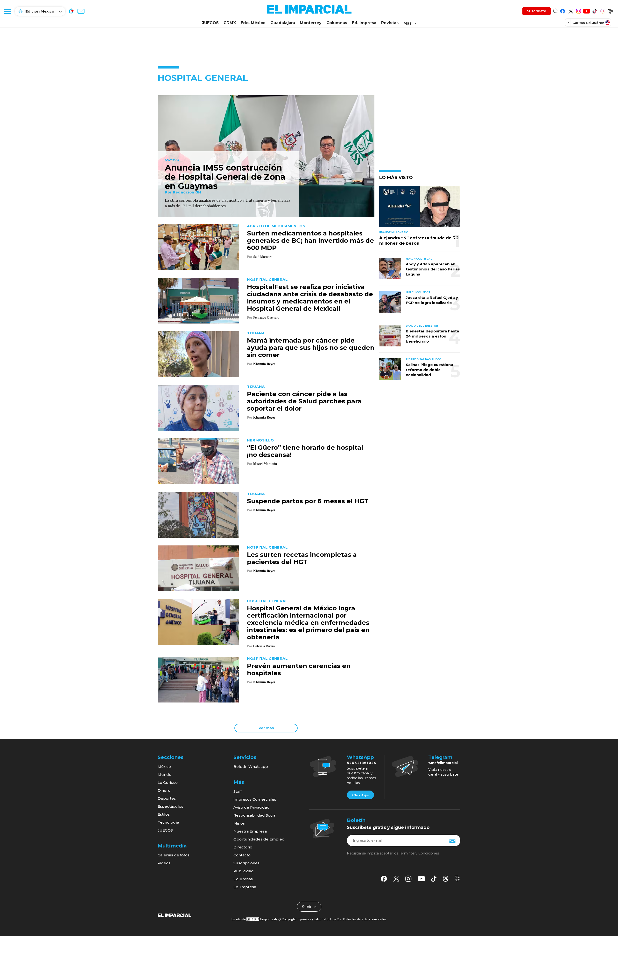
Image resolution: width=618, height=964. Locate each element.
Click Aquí (360, 795)
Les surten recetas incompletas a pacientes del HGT (302, 558)
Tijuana (256, 333)
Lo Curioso (168, 782)
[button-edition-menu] (568, 22)
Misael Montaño (265, 464)
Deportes (167, 798)
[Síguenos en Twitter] (571, 10)
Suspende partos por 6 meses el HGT (308, 501)
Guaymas (172, 159)
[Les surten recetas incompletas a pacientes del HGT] (198, 568)
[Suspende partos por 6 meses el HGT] (198, 514)
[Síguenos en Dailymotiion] (457, 878)
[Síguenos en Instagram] (579, 10)
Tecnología (168, 822)
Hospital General (267, 279)
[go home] (174, 915)
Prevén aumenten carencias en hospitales (299, 669)
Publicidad (243, 871)
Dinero (164, 790)
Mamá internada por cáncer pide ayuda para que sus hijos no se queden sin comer (310, 348)
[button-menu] (7, 11)
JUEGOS (210, 23)
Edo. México (253, 23)
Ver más (266, 728)
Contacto (242, 855)
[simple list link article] (419, 208)
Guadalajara (282, 23)
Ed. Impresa (364, 23)
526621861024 (362, 763)
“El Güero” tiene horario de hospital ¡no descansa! (305, 451)
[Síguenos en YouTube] (586, 10)
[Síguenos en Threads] (602, 10)
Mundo (164, 774)
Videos (164, 863)
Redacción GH (187, 192)
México (164, 766)
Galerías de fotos (174, 855)
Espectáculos (170, 806)
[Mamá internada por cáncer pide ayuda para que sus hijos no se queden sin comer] (198, 353)
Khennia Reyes (264, 364)
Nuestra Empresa (250, 831)
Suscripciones (246, 863)
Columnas (336, 23)
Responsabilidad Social (255, 815)
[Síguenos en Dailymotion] (610, 10)
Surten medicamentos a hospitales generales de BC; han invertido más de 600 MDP (310, 240)
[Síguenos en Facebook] (563, 10)
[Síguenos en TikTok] (594, 10)
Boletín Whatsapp (250, 766)
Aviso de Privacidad (251, 807)
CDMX (230, 23)
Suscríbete (536, 11)
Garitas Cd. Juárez (588, 23)
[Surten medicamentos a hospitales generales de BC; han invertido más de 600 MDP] (198, 246)
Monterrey (311, 23)
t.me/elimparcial (443, 763)
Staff (237, 791)
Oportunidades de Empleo (258, 839)
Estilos (164, 814)
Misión (239, 823)
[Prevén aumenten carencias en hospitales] (198, 679)
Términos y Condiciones (419, 853)
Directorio (242, 847)
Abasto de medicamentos (276, 226)
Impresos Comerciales (254, 799)
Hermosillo (260, 440)
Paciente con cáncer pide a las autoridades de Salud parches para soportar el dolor (304, 401)
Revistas (390, 23)
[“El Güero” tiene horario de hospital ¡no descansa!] (198, 461)
